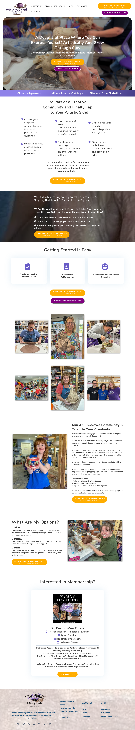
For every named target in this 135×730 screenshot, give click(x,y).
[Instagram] (23, 723)
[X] (28, 723)
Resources (36, 11)
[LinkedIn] (34, 723)
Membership (36, 6)
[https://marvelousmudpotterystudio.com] (16, 9)
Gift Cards (82, 6)
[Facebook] (18, 723)
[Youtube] (39, 723)
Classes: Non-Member (55, 6)
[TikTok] (44, 723)
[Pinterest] (49, 723)
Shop (71, 6)
